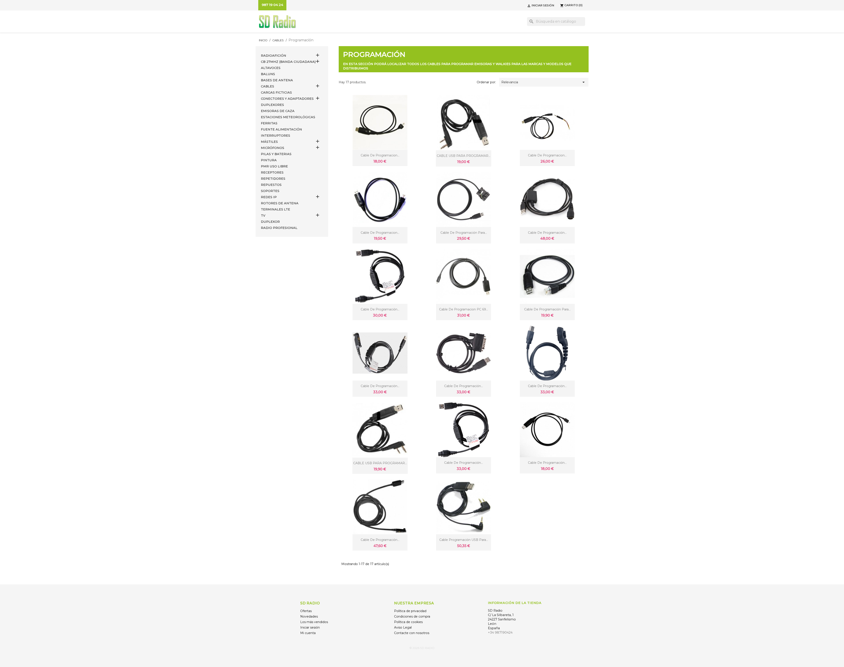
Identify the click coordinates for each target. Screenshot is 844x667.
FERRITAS (269, 123)
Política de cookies (408, 622)
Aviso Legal (403, 627)
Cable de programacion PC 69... (463, 309)
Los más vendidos (314, 622)
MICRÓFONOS (272, 148)
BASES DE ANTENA (277, 80)
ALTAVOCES (270, 68)
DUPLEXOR (270, 222)
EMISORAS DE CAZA (278, 111)
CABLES (267, 86)
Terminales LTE (275, 209)
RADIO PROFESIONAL (279, 228)
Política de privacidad (410, 611)
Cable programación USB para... (463, 540)
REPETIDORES (273, 179)
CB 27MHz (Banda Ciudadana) (288, 62)
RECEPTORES (272, 172)
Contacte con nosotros (411, 633)
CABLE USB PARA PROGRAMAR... (463, 156)
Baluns (268, 74)
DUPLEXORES (272, 105)
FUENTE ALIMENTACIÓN (281, 129)
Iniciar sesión (310, 627)
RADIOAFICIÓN (273, 56)
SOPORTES (270, 191)
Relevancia (543, 82)
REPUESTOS (271, 185)
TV (263, 216)
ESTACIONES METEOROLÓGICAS (288, 117)
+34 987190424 (500, 632)
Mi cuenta (308, 633)
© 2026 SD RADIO (422, 648)
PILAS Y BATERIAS (276, 154)
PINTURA (269, 160)
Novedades (309, 616)
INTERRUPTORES (275, 136)
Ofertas (306, 611)
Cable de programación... (547, 233)
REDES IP (269, 197)
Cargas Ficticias (276, 92)
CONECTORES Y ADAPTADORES (287, 99)
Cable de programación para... (463, 233)
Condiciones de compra (412, 616)
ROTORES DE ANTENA (279, 203)
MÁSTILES (269, 142)
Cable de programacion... (380, 155)
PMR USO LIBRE (274, 166)
